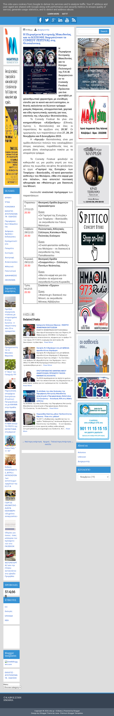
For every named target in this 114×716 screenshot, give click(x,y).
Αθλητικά (9, 266)
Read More (48, 342)
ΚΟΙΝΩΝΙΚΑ (10, 207)
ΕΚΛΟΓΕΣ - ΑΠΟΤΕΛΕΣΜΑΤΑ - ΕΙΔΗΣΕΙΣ (11, 214)
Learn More (53, 14)
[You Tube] (67, 20)
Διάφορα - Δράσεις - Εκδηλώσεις (10, 234)
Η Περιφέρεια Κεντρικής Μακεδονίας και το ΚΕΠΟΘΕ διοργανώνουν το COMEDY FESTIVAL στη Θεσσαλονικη (47, 39)
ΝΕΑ (7, 620)
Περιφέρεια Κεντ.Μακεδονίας (11, 224)
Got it (65, 14)
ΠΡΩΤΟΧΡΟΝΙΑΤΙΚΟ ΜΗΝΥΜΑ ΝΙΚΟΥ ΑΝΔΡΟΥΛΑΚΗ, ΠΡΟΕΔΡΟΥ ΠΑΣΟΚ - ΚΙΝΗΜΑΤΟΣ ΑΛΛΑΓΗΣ (51, 373)
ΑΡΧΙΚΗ (8, 198)
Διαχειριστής (43, 30)
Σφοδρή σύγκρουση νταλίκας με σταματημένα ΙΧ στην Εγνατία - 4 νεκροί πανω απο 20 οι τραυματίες (11, 320)
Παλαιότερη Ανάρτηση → (62, 442)
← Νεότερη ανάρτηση (32, 442)
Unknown (82, 457)
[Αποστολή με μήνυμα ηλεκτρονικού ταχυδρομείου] (24, 314)
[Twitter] (47, 20)
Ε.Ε (6, 607)
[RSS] (74, 20)
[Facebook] (40, 20)
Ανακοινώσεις (11, 262)
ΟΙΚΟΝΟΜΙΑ (10, 280)
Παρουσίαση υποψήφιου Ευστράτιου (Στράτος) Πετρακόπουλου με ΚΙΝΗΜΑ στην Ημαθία (11, 399)
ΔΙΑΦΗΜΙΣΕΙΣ (11, 275)
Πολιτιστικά (10, 271)
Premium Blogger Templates (71, 713)
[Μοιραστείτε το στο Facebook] (32, 314)
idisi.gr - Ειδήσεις (56, 711)
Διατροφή (9, 257)
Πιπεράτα (9, 248)
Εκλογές (8, 611)
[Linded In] (60, 20)
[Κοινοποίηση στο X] (30, 314)
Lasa (57, 713)
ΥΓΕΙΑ (7, 202)
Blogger (76, 711)
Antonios (82, 452)
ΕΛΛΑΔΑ (9, 616)
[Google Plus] (54, 20)
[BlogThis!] (27, 314)
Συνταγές (9, 253)
